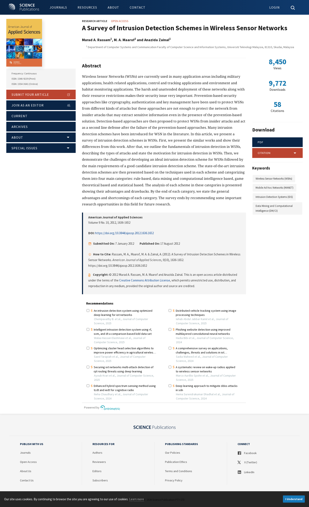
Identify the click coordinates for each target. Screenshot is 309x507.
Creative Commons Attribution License (144, 280)
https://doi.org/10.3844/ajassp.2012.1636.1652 (124, 233)
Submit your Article (30, 94)
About (113, 7)
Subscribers (100, 480)
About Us (25, 471)
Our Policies (172, 452)
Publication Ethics (176, 462)
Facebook (250, 453)
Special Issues (24, 148)
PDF (260, 142)
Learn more (136, 499)
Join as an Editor (28, 105)
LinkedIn (248, 472)
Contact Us (27, 480)
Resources (87, 7)
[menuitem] (58, 7)
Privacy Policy (173, 480)
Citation (264, 153)
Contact (137, 7)
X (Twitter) (250, 462)
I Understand (293, 499)
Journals (58, 7)
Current (20, 116)
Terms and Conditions (178, 471)
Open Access (28, 462)
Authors (97, 452)
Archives (20, 127)
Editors (97, 471)
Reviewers (99, 462)
